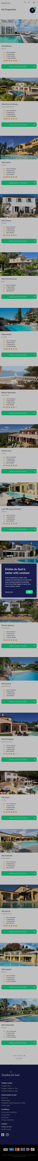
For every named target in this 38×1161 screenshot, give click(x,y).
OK (29, 592)
